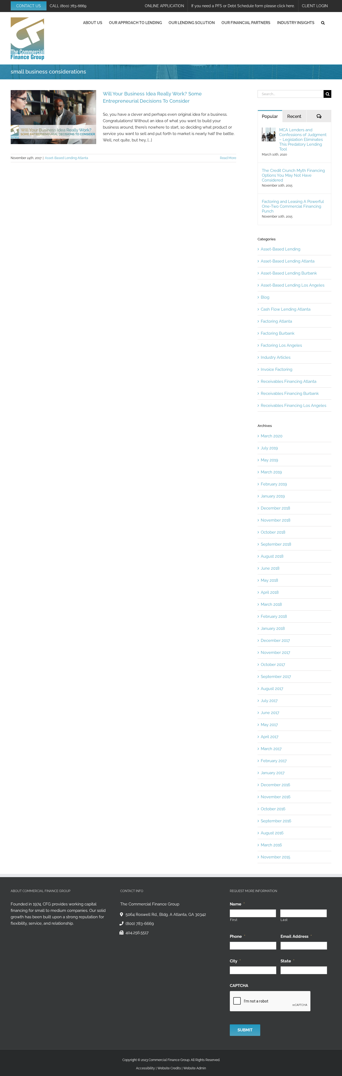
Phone (237, 936)
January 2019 (273, 496)
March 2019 (271, 472)
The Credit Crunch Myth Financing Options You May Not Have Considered (293, 175)
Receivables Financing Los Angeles (293, 405)
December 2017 (275, 640)
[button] (323, 22)
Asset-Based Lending (280, 249)
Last (284, 920)
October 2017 (273, 664)
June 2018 (270, 568)
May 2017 (269, 724)
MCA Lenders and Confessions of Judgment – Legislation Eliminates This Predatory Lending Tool (303, 140)
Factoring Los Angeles (281, 345)
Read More (228, 158)
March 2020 (271, 436)
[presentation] (270, 1001)
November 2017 (275, 652)
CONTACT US (28, 6)
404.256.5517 (137, 932)
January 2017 (273, 772)
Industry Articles (275, 357)
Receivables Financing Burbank (290, 393)
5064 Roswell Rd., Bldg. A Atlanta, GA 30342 (166, 914)
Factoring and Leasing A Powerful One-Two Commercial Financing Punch (293, 206)
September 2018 (276, 544)
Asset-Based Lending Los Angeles (292, 285)
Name (237, 904)
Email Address (296, 936)
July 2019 (269, 448)
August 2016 (272, 833)
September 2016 (276, 821)
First (233, 920)
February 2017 (274, 760)
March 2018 (271, 604)
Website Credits (169, 1068)
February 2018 (274, 616)
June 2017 (270, 712)
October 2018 (273, 532)
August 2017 (272, 688)
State (287, 961)
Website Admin (194, 1068)
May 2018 (269, 580)
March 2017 (271, 748)
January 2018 (273, 628)
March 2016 (271, 845)
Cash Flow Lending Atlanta (285, 309)
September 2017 (276, 676)
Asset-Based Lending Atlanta (66, 158)
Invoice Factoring (276, 369)
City (235, 961)
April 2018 (270, 592)
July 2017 (269, 700)
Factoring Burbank (277, 333)
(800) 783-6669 (73, 6)
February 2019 (274, 484)
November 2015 (275, 857)
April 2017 (269, 736)
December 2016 (275, 784)
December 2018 (275, 508)
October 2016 (273, 809)
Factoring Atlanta (276, 321)
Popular (270, 116)
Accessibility (145, 1068)
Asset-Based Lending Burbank (289, 273)
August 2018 (272, 556)
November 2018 (275, 520)
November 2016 (275, 797)
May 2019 (269, 460)
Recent (294, 116)
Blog (265, 297)
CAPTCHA (239, 985)
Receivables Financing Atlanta (288, 381)
